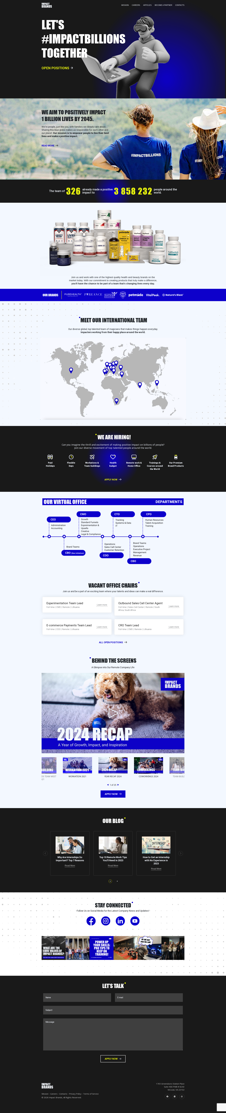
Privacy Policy (75, 1093)
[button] (108, 784)
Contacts (179, 5)
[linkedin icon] (174, 1096)
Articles (147, 5)
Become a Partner (163, 5)
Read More (70, 865)
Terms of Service (91, 1093)
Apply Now (110, 479)
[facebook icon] (167, 1096)
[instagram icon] (181, 1096)
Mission (125, 5)
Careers (136, 5)
